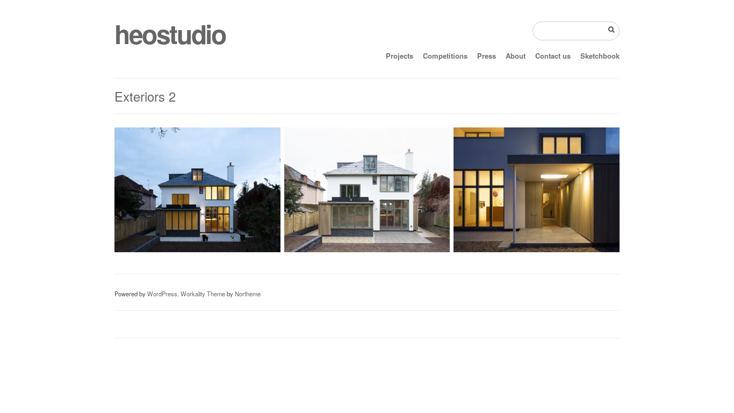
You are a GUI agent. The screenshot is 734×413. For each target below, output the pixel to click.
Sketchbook (600, 56)
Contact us (553, 56)
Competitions (445, 56)
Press (486, 56)
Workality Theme (203, 293)
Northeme (248, 293)
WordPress (162, 293)
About (516, 56)
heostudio (169, 33)
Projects (399, 56)
